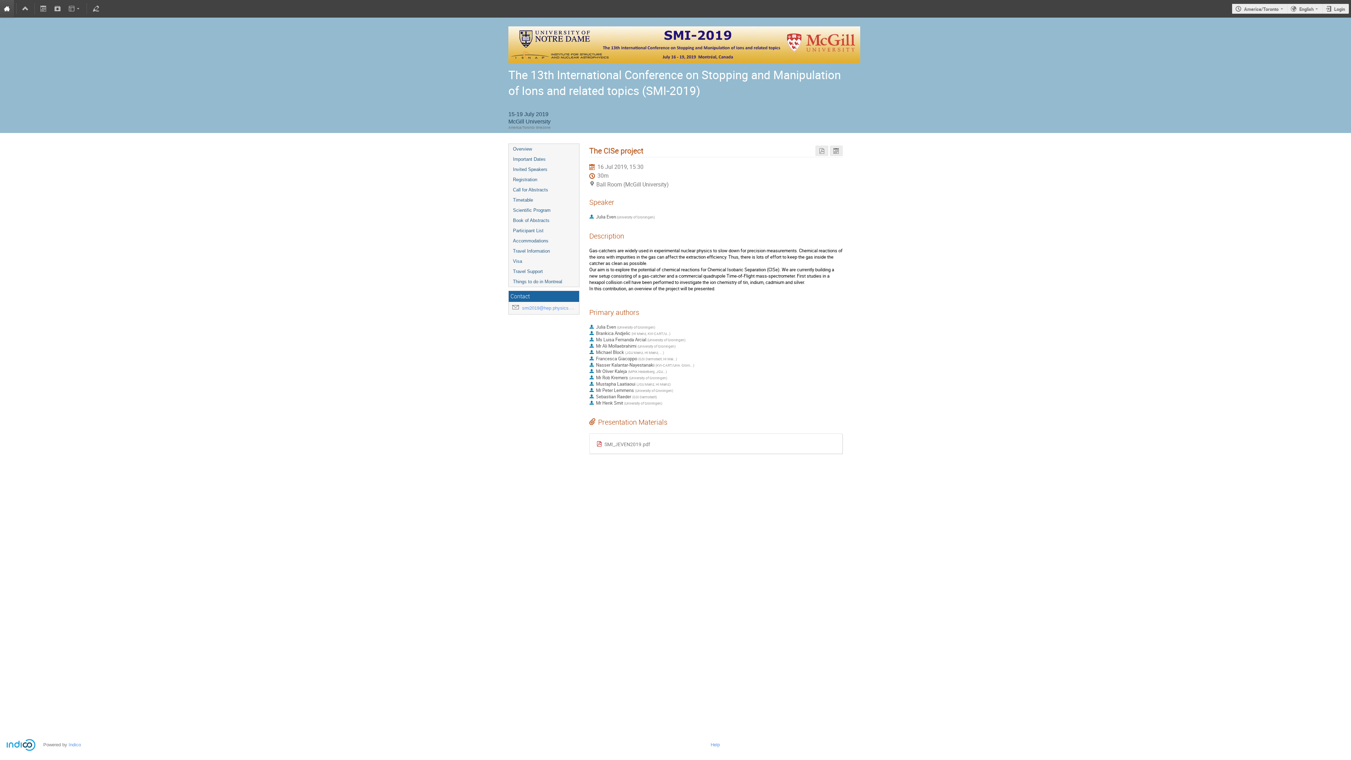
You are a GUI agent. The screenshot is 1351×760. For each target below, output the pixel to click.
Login (1339, 9)
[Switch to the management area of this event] (96, 9)
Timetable (523, 200)
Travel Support (528, 271)
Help (715, 745)
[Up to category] (25, 9)
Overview (522, 149)
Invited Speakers (530, 169)
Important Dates (529, 159)
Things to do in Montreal (537, 281)
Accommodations (530, 240)
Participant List (528, 230)
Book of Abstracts (531, 220)
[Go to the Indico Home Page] (7, 9)
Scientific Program (532, 210)
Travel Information (531, 251)
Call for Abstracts (530, 189)
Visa (517, 261)
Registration (525, 179)
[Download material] (58, 9)
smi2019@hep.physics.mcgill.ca (555, 308)
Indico (75, 745)
